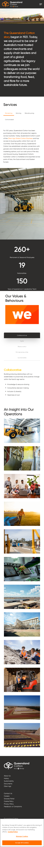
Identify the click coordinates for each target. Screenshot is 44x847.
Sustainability (9, 781)
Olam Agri (7, 786)
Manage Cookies (22, 836)
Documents (8, 784)
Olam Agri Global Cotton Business (20, 138)
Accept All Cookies (22, 843)
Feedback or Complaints (13, 806)
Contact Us (8, 793)
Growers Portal (9, 799)
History (6, 778)
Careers (6, 796)
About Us (7, 776)
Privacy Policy (9, 804)
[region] (22, 833)
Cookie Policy (8, 801)
